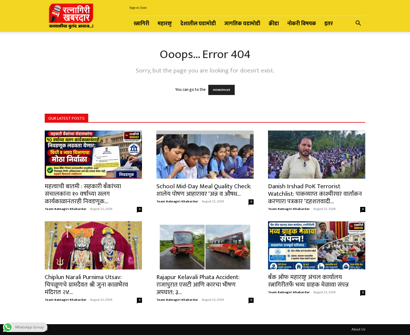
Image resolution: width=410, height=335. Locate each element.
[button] (358, 24)
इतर (328, 23)
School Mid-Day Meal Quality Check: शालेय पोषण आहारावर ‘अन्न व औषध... (203, 190)
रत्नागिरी (141, 23)
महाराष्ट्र (165, 23)
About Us (358, 329)
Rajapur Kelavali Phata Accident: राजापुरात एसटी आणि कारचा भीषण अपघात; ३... (198, 284)
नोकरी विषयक (301, 23)
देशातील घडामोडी (198, 23)
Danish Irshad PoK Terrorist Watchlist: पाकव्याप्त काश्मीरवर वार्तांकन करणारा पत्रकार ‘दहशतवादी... (315, 194)
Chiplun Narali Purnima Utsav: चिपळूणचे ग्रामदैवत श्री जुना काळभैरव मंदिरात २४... (86, 284)
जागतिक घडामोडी (242, 23)
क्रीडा (274, 23)
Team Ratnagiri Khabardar (65, 209)
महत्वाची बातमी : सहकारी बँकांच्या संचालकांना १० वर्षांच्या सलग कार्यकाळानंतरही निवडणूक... (83, 194)
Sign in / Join (138, 8)
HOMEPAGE (221, 90)
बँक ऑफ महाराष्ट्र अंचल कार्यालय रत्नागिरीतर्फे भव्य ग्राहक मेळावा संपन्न (308, 281)
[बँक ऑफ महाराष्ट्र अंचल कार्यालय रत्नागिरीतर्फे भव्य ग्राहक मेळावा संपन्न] (316, 245)
